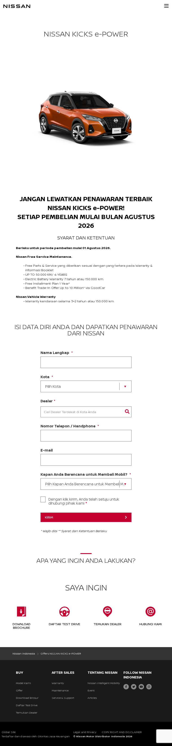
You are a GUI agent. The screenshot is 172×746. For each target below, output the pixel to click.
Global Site (8, 732)
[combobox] (81, 411)
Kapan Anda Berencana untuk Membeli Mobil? (84, 474)
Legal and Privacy (84, 732)
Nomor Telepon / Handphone (68, 426)
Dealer (47, 401)
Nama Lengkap (55, 353)
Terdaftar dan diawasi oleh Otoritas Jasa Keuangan (36, 736)
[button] (166, 6)
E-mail (47, 450)
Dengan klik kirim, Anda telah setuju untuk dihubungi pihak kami (83, 501)
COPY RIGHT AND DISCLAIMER (122, 732)
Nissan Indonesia (24, 653)
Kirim (49, 517)
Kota (45, 377)
